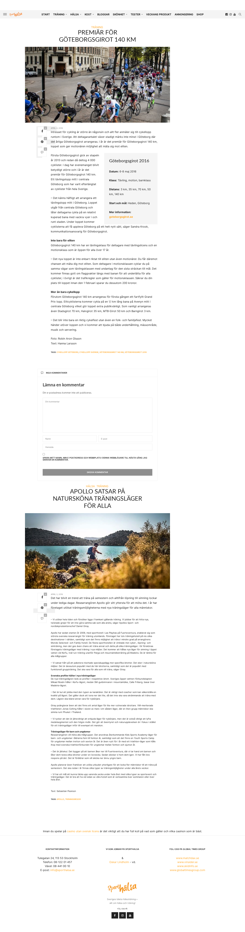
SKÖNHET (119, 14)
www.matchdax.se (187, 858)
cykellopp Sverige (88, 352)
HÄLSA (74, 14)
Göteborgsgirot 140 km (112, 352)
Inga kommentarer (56, 373)
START (46, 14)
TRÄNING (58, 14)
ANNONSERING (184, 14)
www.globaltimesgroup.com (187, 870)
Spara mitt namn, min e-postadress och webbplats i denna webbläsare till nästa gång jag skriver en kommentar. (95, 459)
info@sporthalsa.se (62, 870)
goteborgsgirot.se (121, 216)
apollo (60, 799)
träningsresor (73, 799)
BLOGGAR (103, 14)
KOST (88, 14)
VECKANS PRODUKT (158, 14)
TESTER (135, 14)
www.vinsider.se (187, 862)
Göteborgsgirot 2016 (136, 352)
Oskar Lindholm (119, 862)
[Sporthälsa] (15, 14)
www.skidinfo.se (187, 866)
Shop (200, 14)
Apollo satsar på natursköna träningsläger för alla (97, 499)
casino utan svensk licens (83, 831)
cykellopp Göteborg (67, 352)
